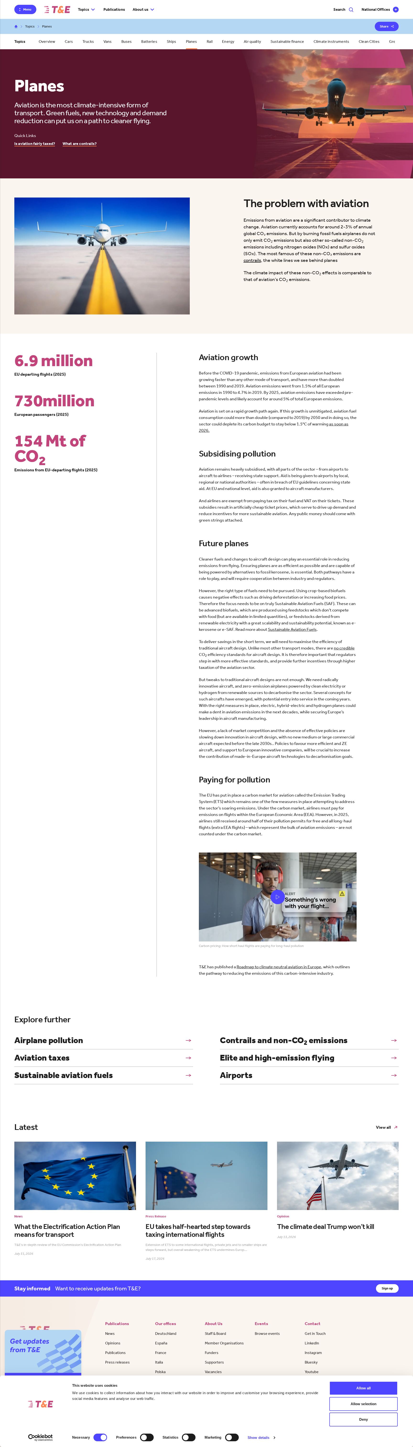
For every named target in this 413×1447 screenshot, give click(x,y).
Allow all (363, 1388)
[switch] (147, 1437)
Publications (114, 9)
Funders (211, 1352)
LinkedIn (312, 1343)
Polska (160, 1372)
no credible (344, 648)
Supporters (214, 1362)
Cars (69, 41)
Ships (171, 41)
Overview (47, 41)
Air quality (252, 41)
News (110, 1333)
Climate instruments (331, 41)
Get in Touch (315, 1333)
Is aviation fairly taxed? (34, 143)
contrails (252, 260)
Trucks (88, 41)
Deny (363, 1419)
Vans (107, 41)
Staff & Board (215, 1333)
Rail (210, 41)
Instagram (313, 1352)
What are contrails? (80, 143)
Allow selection (364, 1404)
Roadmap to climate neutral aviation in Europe (279, 966)
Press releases (117, 1362)
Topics (30, 26)
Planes (191, 41)
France (160, 1352)
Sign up (387, 1288)
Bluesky (311, 1362)
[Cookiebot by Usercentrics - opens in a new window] (40, 1437)
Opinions (112, 1343)
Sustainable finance (287, 41)
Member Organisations (224, 1343)
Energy (228, 41)
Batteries (149, 41)
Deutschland (165, 1333)
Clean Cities (369, 41)
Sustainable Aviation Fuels (292, 629)
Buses (126, 41)
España (161, 1343)
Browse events (267, 1333)
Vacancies (213, 1372)
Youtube (312, 1372)
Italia (159, 1362)
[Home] (57, 9)
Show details (258, 1438)
